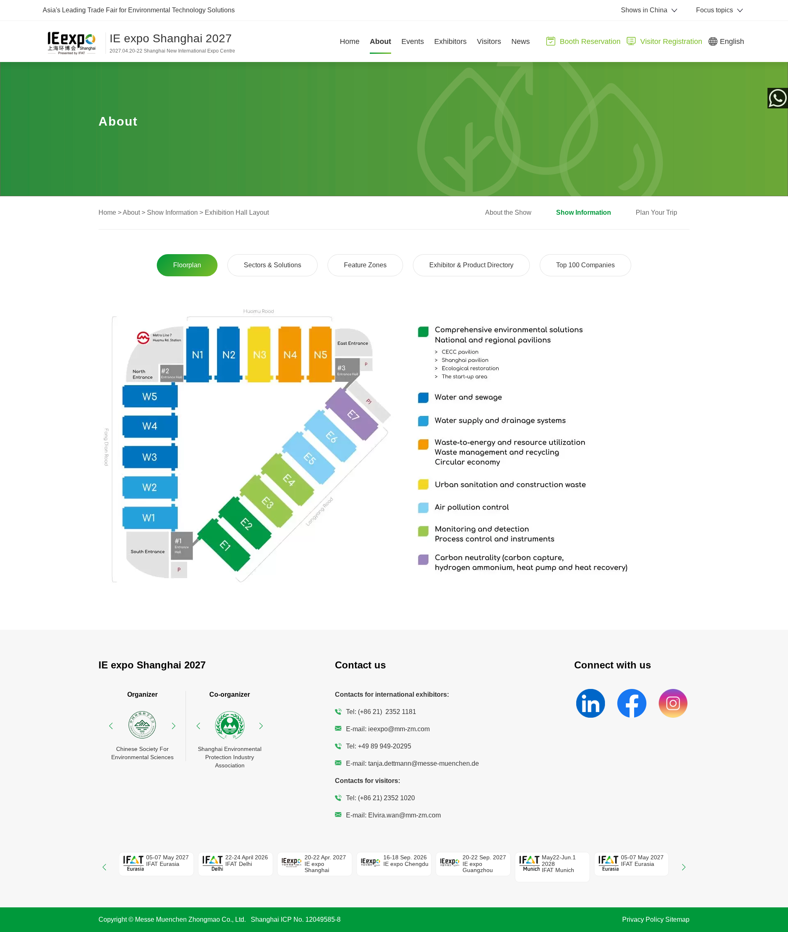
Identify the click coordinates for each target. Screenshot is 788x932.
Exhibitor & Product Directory (471, 265)
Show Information (172, 212)
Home (107, 212)
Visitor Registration (671, 41)
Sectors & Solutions (272, 265)
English (732, 41)
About (131, 212)
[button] (111, 726)
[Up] (780, 897)
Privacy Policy (643, 919)
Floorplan (187, 265)
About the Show (508, 212)
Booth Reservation (590, 41)
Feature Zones (365, 265)
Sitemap (677, 919)
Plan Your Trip (656, 212)
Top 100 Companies (585, 265)
